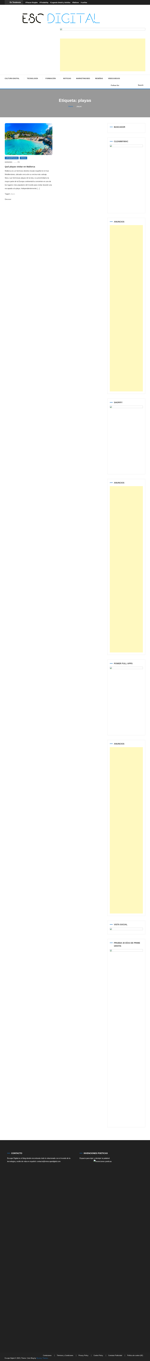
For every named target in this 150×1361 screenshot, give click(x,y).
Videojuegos (114, 78)
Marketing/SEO (83, 78)
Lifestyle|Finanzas (11, 158)
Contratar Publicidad (115, 1355)
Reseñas (99, 78)
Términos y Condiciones (65, 1355)
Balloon (76, 2)
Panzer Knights (32, 2)
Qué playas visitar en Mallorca (20, 167)
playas (13, 194)
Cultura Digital (12, 78)
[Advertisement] (102, 55)
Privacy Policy (83, 1355)
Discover (8, 199)
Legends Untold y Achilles (60, 2)
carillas (84, 2)
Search (140, 85)
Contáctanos (47, 1355)
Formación (50, 78)
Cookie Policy (98, 1355)
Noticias (67, 78)
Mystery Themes (42, 1358)
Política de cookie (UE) (135, 1355)
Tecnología (32, 78)
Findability (44, 2)
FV (19, 162)
